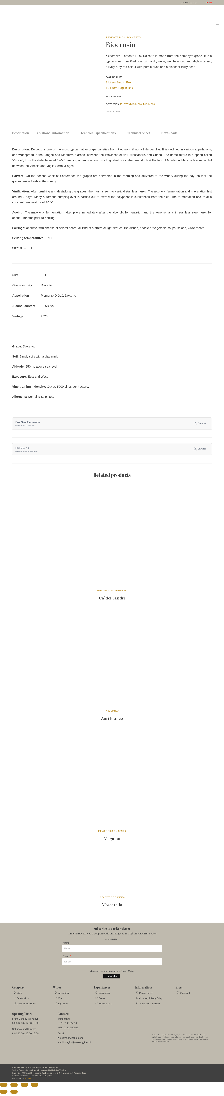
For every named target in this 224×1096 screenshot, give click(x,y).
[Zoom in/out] (3, 1085)
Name (66, 943)
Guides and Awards (26, 1003)
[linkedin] (209, 1069)
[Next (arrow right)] (14, 1092)
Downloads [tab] (169, 133)
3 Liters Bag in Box (118, 82)
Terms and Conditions (149, 1003)
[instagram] (198, 1069)
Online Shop (63, 993)
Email (67, 956)
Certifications (23, 998)
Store (19, 993)
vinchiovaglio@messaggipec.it (74, 1042)
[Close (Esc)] (34, 1085)
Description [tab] (20, 133)
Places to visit (105, 1003)
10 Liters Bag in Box (119, 88)
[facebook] (192, 1069)
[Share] (24, 1085)
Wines (61, 998)
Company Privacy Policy (150, 998)
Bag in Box (149, 104)
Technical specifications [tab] (98, 133)
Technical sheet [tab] (138, 133)
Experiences (104, 993)
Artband (28, 1078)
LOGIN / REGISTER (189, 3)
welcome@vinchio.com (70, 1038)
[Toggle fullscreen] (14, 1085)
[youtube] (203, 1069)
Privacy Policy (127, 971)
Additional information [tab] (52, 133)
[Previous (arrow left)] (3, 1092)
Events (101, 998)
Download (202, 423)
